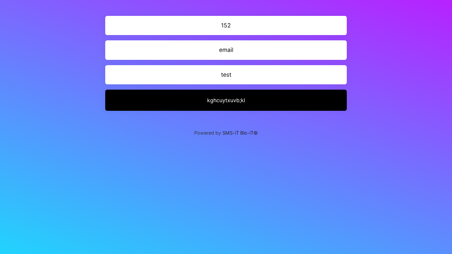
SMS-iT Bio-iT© (240, 133)
